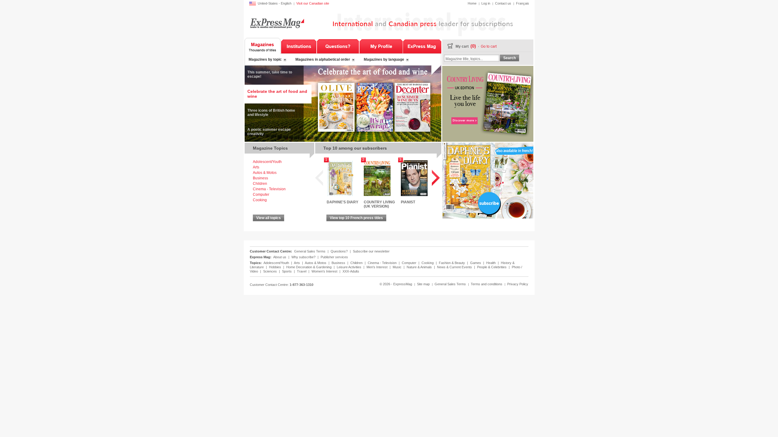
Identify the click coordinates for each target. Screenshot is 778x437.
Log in (485, 3)
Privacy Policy (517, 284)
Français (522, 3)
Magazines (263, 46)
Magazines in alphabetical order (322, 59)
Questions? (338, 46)
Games (476, 263)
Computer (261, 194)
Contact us (503, 3)
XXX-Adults (351, 271)
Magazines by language (384, 59)
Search (509, 58)
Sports (287, 271)
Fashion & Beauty (452, 263)
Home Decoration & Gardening (309, 267)
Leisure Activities (349, 267)
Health (491, 263)
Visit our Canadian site (312, 3)
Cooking (260, 200)
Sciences (270, 271)
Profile (381, 46)
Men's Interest (377, 267)
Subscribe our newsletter (371, 251)
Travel (302, 271)
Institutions (299, 46)
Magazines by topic (265, 59)
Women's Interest (325, 271)
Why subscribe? (303, 257)
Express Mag (276, 23)
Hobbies (275, 267)
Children (260, 183)
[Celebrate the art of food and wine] (343, 140)
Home (472, 3)
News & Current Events (455, 267)
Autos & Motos (265, 173)
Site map (423, 284)
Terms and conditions (486, 284)
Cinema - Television (269, 189)
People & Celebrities (492, 267)
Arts (256, 167)
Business (260, 178)
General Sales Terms (309, 251)
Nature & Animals (420, 267)
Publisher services (334, 257)
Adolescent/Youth (267, 162)
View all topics (268, 218)
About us (279, 257)
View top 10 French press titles (356, 218)
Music (397, 267)
